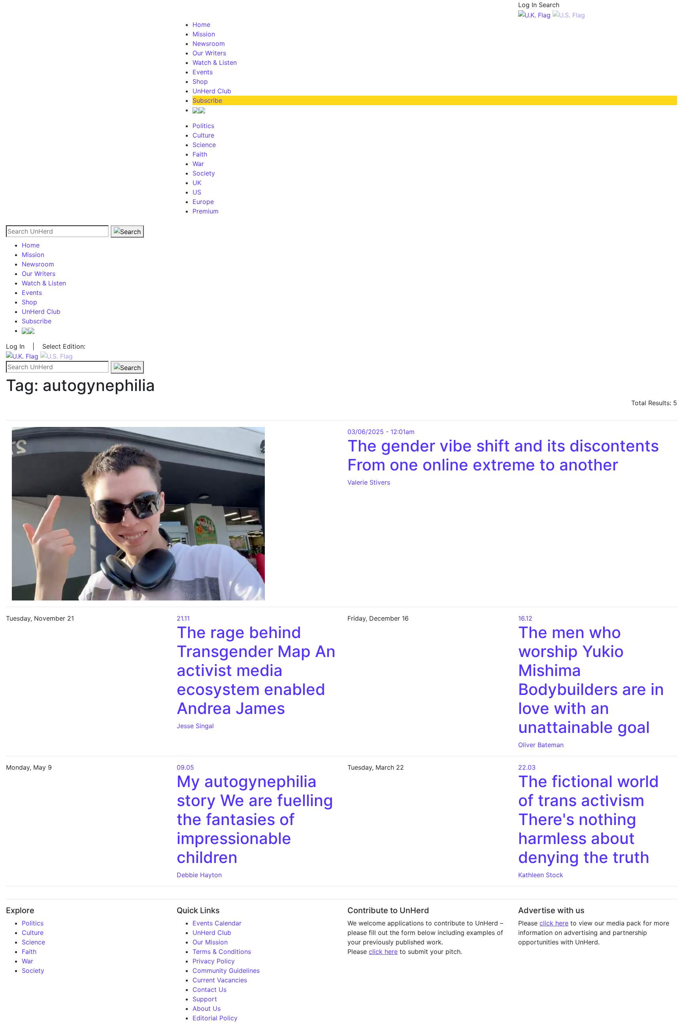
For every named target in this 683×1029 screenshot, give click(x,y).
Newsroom (208, 43)
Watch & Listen (214, 62)
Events (202, 72)
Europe (203, 202)
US (196, 192)
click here (383, 951)
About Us (206, 1008)
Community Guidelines (226, 970)
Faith (199, 154)
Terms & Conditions (221, 951)
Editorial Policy (215, 1018)
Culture (203, 135)
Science (204, 145)
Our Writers (209, 53)
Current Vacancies (219, 980)
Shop (200, 81)
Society (203, 173)
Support (204, 999)
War (198, 164)
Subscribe (207, 100)
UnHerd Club (211, 91)
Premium (205, 211)
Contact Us (209, 989)
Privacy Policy (213, 961)
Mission (203, 34)
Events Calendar (217, 923)
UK (196, 183)
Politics (203, 126)
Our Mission (210, 942)
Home (201, 24)
